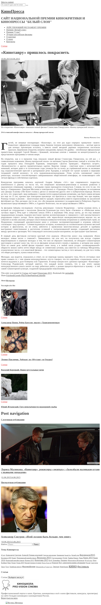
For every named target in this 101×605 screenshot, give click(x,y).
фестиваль (83, 566)
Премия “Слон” (13, 32)
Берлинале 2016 (6, 558)
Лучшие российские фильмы (19, 34)
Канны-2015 (29, 560)
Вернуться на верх (9, 598)
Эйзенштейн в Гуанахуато (44, 567)
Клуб (50, 560)
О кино (9, 39)
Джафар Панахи (73, 558)
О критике (11, 37)
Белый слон (75, 555)
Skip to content (7, 2)
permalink (69, 273)
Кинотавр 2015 (45, 273)
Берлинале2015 (87, 555)
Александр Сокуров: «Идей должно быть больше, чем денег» (36, 536)
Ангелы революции (49, 555)
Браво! (14, 558)
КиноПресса (12, 11)
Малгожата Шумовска (76, 560)
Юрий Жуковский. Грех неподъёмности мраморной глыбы (29, 407)
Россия (88, 563)
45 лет (3, 555)
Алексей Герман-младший (32, 555)
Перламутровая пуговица (32, 563)
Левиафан (56, 560)
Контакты (10, 41)
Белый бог (68, 555)
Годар (65, 558)
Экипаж (56, 567)
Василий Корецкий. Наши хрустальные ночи (22, 370)
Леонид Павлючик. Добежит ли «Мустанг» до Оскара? (27, 359)
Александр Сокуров (13, 555)
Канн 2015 (88, 558)
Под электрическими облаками (72, 563)
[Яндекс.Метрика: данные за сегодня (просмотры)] (14, 603)
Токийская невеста (15, 567)
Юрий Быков (64, 567)
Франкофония (28, 566)
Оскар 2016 (20, 563)
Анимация (60, 555)
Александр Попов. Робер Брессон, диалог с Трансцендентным (30, 322)
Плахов (55, 563)
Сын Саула (94, 563)
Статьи (4, 46)
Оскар (13, 563)
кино (73, 566)
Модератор (10, 281)
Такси (3, 567)
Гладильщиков (57, 558)
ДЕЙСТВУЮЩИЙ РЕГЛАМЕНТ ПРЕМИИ (26, 27)
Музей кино (88, 560)
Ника (9, 563)
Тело (7, 567)
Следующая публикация (12, 420)
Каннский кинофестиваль (15, 560)
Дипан (81, 558)
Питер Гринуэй (46, 563)
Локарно (63, 560)
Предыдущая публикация (13, 482)
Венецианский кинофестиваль (26, 558)
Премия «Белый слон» (16, 30)
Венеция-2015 (44, 557)
